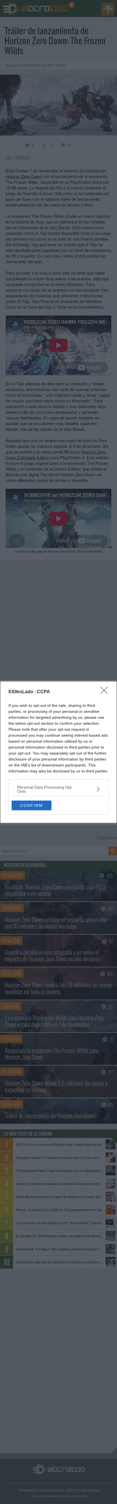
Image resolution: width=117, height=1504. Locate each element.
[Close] (106, 692)
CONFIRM (31, 805)
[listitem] (58, 789)
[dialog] (58, 752)
